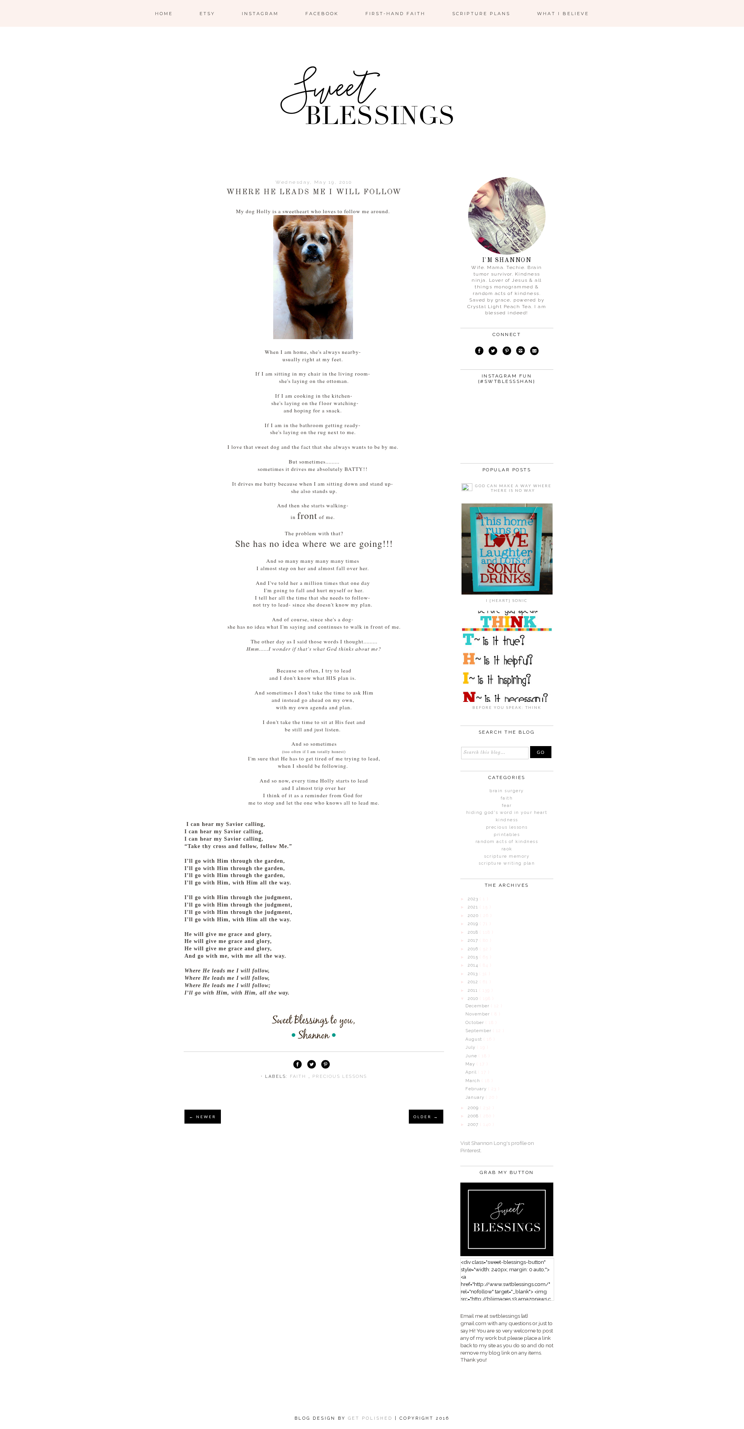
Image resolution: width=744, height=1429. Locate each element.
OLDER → (426, 1116)
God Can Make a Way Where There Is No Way (513, 488)
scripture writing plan (507, 863)
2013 (473, 973)
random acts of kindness (506, 841)
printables (507, 834)
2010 (474, 998)
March (473, 1080)
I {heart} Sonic (506, 600)
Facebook (322, 13)
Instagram (260, 13)
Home (164, 13)
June (472, 1055)
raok (506, 849)
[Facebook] (479, 352)
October (475, 1022)
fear (507, 805)
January (475, 1097)
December (478, 1005)
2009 (474, 1107)
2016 (474, 949)
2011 (473, 990)
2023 (474, 899)
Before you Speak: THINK (506, 707)
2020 (474, 915)
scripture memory (506, 856)
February (476, 1088)
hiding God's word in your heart (507, 812)
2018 (474, 932)
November (478, 1014)
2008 (474, 1116)
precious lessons (339, 1076)
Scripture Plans (481, 13)
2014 (474, 965)
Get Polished (371, 1418)
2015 (474, 957)
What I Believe (563, 13)
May (471, 1064)
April (471, 1072)
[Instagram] (520, 352)
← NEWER (202, 1116)
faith (299, 1076)
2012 (474, 981)
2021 (474, 907)
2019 (474, 923)
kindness (507, 819)
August (474, 1039)
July (471, 1047)
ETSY (207, 13)
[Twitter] (493, 352)
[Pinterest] (506, 352)
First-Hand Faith (395, 13)
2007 (474, 1124)
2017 (474, 940)
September (479, 1030)
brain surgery (506, 790)
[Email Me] (534, 352)
